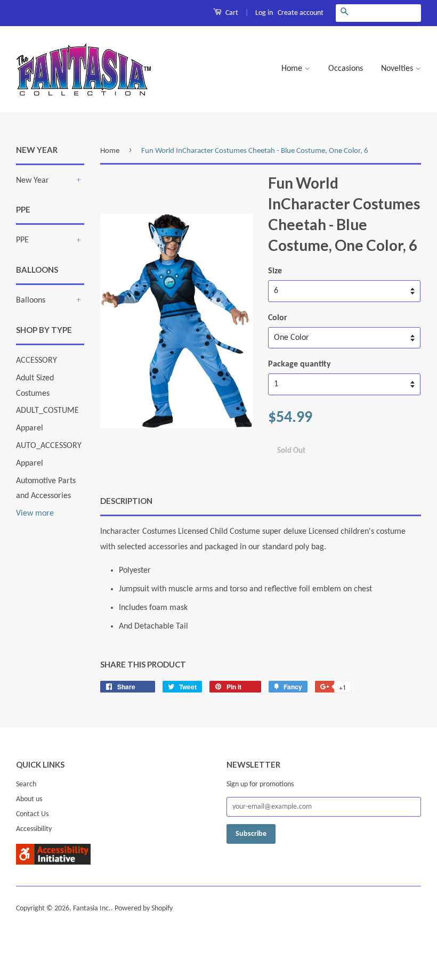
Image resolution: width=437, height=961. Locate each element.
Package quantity (299, 364)
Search (26, 784)
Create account (300, 13)
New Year (32, 180)
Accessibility (34, 829)
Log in (264, 13)
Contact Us (32, 814)
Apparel (29, 428)
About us (29, 799)
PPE (22, 240)
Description (126, 501)
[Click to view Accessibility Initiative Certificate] (53, 862)
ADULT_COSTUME (47, 410)
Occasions (345, 68)
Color (277, 318)
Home (292, 68)
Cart (231, 13)
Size (275, 271)
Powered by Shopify (144, 908)
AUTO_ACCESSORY (49, 446)
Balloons (30, 300)
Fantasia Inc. (92, 908)
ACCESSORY (36, 360)
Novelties (398, 68)
